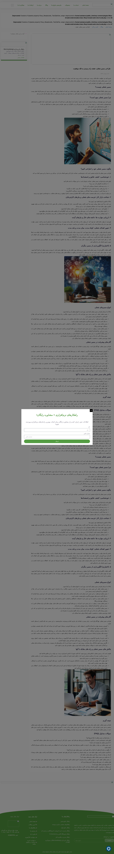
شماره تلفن (87, 433)
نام (89, 427)
